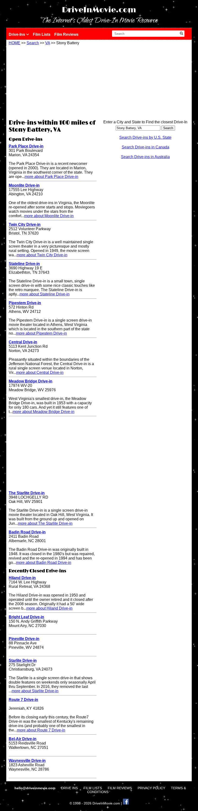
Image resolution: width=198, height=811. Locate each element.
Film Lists (41, 34)
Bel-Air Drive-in (22, 739)
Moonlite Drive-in (24, 185)
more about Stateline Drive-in (45, 294)
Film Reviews (66, 34)
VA (47, 43)
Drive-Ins (17, 34)
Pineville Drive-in (24, 639)
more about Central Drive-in (40, 372)
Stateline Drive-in (24, 264)
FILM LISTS (93, 788)
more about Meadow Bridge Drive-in (43, 412)
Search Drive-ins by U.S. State (145, 137)
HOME (14, 43)
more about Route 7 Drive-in (41, 730)
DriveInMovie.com (99, 10)
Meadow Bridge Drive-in (30, 381)
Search (33, 43)
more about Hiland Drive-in (49, 608)
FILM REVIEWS (120, 788)
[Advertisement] (52, 81)
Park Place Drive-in (26, 146)
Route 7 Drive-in (23, 700)
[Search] (181, 33)
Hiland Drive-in (22, 578)
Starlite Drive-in (23, 660)
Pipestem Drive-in (25, 303)
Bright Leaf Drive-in (26, 617)
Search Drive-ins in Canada (145, 147)
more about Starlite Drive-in (35, 691)
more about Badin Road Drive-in (43, 562)
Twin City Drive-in (25, 224)
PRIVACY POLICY (151, 788)
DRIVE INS (69, 788)
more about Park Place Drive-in (51, 177)
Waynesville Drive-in (27, 761)
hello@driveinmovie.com (35, 788)
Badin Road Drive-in (27, 532)
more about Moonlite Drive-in (49, 216)
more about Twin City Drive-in (42, 255)
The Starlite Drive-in (27, 493)
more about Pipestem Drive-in (41, 333)
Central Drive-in (23, 342)
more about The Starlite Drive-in (45, 523)
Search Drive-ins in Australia (145, 157)
